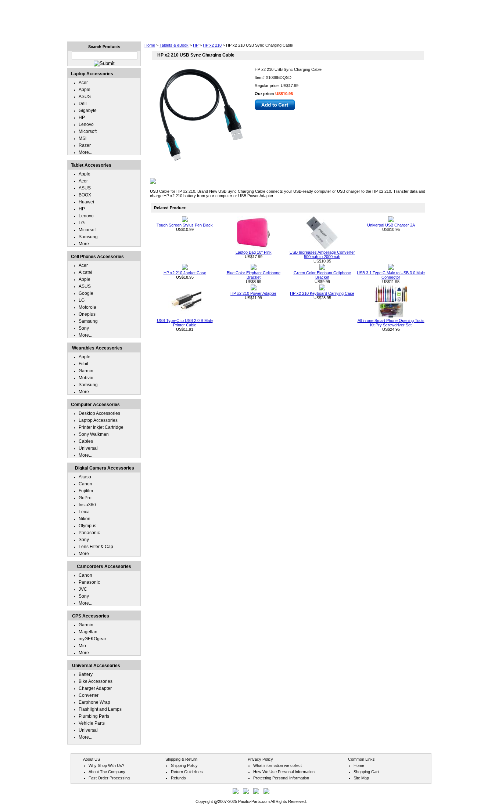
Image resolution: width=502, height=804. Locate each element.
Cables (86, 441)
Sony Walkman (94, 434)
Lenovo (86, 124)
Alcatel (85, 272)
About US (91, 759)
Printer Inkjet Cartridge (101, 427)
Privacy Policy (260, 759)
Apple (84, 89)
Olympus (87, 525)
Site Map (361, 778)
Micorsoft (88, 131)
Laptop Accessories (98, 420)
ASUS (85, 96)
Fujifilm (86, 490)
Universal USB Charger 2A (391, 225)
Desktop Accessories (99, 413)
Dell (83, 103)
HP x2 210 (212, 45)
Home (149, 45)
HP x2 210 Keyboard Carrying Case (322, 293)
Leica (84, 511)
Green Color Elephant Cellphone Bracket (322, 275)
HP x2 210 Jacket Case (185, 273)
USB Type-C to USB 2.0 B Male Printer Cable (185, 322)
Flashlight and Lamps (100, 709)
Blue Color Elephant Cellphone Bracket (253, 275)
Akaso (85, 476)
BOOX (85, 195)
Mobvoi (86, 377)
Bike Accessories (95, 681)
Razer (85, 145)
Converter (88, 695)
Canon (85, 483)
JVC (83, 589)
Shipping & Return (181, 759)
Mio (82, 645)
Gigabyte (88, 110)
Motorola (87, 307)
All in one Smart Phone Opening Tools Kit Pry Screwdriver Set (391, 322)
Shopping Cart (366, 771)
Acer (83, 82)
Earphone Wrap (94, 702)
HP (195, 45)
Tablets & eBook (174, 45)
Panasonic (89, 532)
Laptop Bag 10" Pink (254, 252)
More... (85, 152)
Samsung (88, 236)
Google (86, 293)
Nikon (84, 518)
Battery (86, 674)
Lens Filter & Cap (96, 546)
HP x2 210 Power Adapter (253, 293)
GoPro (85, 497)
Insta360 (87, 504)
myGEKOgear (92, 638)
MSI (82, 138)
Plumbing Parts (94, 716)
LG (82, 222)
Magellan (88, 631)
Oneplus (87, 314)
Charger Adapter (95, 688)
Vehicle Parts (92, 723)
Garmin (86, 370)
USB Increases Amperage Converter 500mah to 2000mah (322, 254)
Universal (88, 448)
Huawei (86, 201)
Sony (84, 328)
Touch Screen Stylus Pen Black (185, 225)
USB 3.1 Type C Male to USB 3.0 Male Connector (391, 275)
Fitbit (83, 363)
